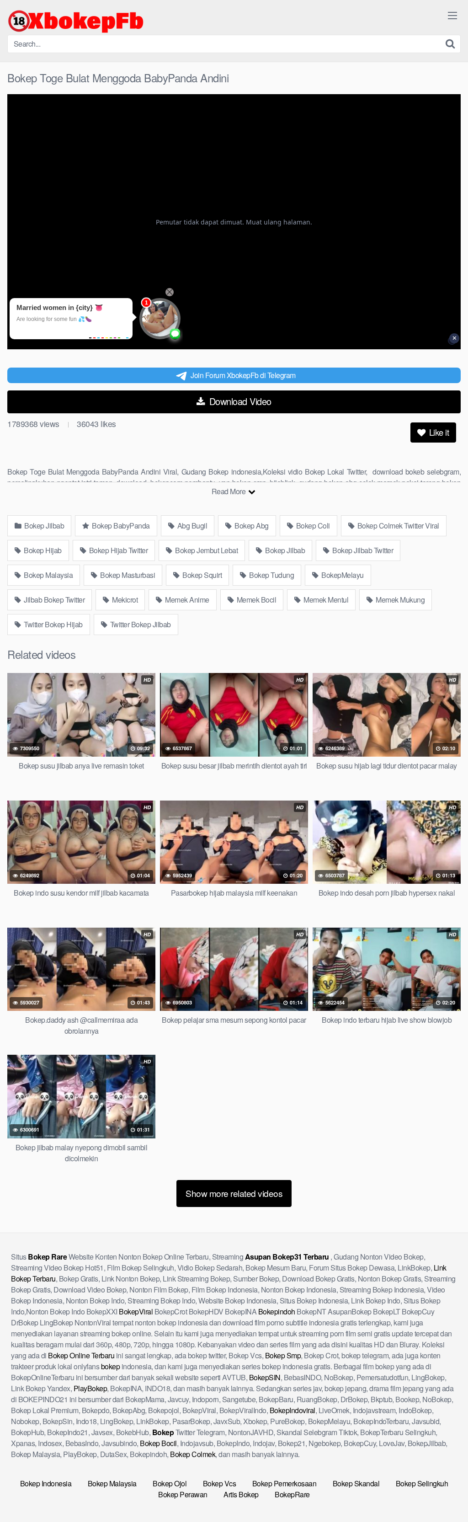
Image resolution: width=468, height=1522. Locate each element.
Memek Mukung (399, 599)
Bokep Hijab (42, 550)
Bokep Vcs (219, 1483)
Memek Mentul (325, 599)
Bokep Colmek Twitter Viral (397, 525)
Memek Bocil (255, 599)
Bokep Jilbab (43, 525)
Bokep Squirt (201, 575)
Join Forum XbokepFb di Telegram (243, 375)
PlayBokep (90, 1388)
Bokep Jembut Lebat (206, 550)
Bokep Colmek (192, 1454)
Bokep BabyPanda (120, 525)
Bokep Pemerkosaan (284, 1483)
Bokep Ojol (169, 1483)
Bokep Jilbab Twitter (362, 550)
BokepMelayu (342, 575)
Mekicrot (124, 599)
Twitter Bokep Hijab (52, 624)
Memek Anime (186, 599)
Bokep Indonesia (46, 1483)
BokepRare (292, 1494)
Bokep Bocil (158, 1443)
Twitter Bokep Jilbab (139, 624)
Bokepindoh (276, 1311)
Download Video (239, 401)
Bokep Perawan (182, 1494)
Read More (229, 491)
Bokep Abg (251, 525)
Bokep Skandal (356, 1483)
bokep (110, 1366)
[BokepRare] (75, 21)
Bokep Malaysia (47, 575)
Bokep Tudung (271, 575)
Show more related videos (234, 1193)
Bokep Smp (283, 1355)
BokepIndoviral (292, 1410)
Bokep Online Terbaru (81, 1355)
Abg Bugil (191, 525)
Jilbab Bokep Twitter (53, 599)
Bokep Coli (312, 525)
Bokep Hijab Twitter (117, 550)
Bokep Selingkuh (422, 1483)
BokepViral (136, 1311)
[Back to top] (443, 1493)
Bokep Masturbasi (127, 575)
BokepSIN (265, 1377)
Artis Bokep (241, 1494)
